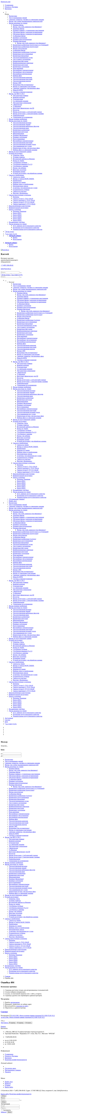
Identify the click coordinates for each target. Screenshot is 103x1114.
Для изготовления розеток (22, 81)
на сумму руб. (17, 275)
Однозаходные (18, 99)
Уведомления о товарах (13, 1070)
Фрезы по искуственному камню (20, 151)
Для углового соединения (21, 59)
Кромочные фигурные (20, 61)
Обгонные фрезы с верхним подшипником (27, 32)
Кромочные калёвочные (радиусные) (25, 47)
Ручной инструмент (16, 153)
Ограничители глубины (21, 189)
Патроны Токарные (19, 211)
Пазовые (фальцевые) (20, 135)
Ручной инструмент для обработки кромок (27, 173)
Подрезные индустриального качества (26, 227)
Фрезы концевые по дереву (18, 23)
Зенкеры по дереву (19, 182)
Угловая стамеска (19, 157)
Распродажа (13, 16)
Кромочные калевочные (21, 130)
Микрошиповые (18, 133)
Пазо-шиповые (18, 68)
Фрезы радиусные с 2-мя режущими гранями (28, 113)
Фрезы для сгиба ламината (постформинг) (27, 27)
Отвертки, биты (18, 155)
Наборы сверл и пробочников (23, 184)
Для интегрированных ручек (23, 57)
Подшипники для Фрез (17, 222)
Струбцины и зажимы (20, 166)
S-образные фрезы (19, 50)
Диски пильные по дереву (18, 224)
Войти (15, 237)
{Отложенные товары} (17, 499)
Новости (8, 1083)
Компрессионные (19, 97)
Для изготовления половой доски (24, 144)
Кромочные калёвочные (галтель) (24, 52)
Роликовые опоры (19, 171)
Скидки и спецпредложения (22, 92)
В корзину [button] (12, 1023)
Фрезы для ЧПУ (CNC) (17, 94)
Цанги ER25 (17, 218)
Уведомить (5, 1023)
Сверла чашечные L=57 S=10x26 (24, 204)
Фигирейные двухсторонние (23, 72)
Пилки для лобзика (19, 168)
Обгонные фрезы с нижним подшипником (27, 34)
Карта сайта (9, 1087)
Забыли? (4, 1112)
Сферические (17, 104)
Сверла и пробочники (16, 175)
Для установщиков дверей (18, 18)
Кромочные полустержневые (23, 54)
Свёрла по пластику (20, 191)
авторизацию (15, 1002)
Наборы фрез (17, 75)
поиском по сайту (22, 1006)
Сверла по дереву (19, 177)
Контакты (8, 9)
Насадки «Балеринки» (20, 193)
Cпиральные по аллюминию (22, 117)
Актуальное (9, 718)
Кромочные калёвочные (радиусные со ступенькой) (30, 45)
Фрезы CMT (17, 83)
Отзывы (7, 1085)
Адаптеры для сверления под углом (25, 188)
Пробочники (17, 180)
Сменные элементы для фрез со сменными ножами (26, 19)
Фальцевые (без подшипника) (23, 85)
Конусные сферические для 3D (23, 108)
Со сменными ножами (20, 101)
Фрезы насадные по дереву (18, 121)
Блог (6, 722)
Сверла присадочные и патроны (20, 195)
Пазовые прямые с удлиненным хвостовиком (28, 30)
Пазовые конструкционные (22, 39)
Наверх (3, 1026)
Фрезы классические (20, 48)
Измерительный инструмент (18, 208)
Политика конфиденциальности (16, 1060)
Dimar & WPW (18, 90)
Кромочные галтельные (21, 66)
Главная (7, 976)
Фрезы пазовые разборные (18, 119)
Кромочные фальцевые (21, 56)
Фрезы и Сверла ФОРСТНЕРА (23, 179)
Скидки (7, 720)
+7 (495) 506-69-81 (7, 265)
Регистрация (17, 239)
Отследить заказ (10, 1068)
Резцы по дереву (18, 161)
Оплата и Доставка (11, 7)
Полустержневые (19, 139)
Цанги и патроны (15, 209)
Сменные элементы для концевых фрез (26, 88)
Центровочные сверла (20, 186)
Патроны (16, 197)
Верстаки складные (19, 170)
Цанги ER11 (17, 213)
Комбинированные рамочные (23, 63)
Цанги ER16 (17, 215)
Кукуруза (16, 110)
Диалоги (8, 1072)
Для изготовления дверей (21, 124)
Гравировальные (18, 115)
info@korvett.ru (6, 269)
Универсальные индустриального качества (27, 229)
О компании (9, 5)
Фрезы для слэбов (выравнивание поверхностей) (26, 21)
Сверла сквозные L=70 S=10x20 (24, 200)
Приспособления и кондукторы (19, 206)
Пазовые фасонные (19, 41)
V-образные (17, 106)
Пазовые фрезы (18, 25)
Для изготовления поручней (22, 79)
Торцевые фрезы (18, 28)
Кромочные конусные (20, 65)
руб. (11, 234)
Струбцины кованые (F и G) (22, 164)
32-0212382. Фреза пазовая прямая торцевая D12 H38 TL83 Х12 (23, 1017)
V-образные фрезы (19, 36)
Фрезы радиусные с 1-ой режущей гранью (27, 112)
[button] (15, 236)
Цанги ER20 (17, 217)
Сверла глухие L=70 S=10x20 (23, 199)
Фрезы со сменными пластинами (24, 86)
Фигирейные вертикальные (22, 74)
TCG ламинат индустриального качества (27, 226)
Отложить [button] (28, 1023)
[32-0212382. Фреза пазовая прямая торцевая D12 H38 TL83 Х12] (32, 1015)
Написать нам (5, 2)
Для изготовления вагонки (22, 123)
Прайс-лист (13, 501)
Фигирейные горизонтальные (23, 70)
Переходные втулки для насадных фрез (26, 148)
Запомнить (7, 1110)
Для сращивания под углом (22, 146)
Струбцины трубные (20, 162)
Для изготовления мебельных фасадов (26, 126)
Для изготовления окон (21, 128)
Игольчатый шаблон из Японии (24, 159)
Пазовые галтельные (20, 37)
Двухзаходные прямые (20, 95)
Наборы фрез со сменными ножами (25, 150)
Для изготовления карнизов (22, 77)
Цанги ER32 (17, 220)
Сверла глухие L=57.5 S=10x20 (23, 202)
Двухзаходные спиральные (22, 103)
